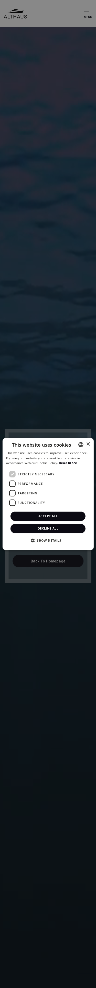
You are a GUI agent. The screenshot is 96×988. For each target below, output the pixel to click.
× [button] (88, 444)
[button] (48, 540)
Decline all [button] (48, 528)
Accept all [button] (48, 516)
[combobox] (80, 444)
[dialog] (47, 494)
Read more (68, 463)
